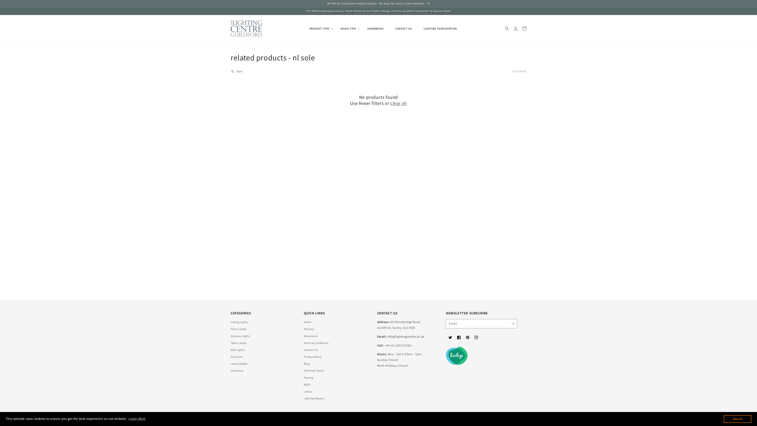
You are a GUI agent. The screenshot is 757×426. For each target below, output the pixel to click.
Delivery (309, 329)
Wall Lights (238, 350)
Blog (307, 363)
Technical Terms (314, 370)
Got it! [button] (737, 418)
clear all (398, 103)
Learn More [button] (137, 418)
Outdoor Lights (240, 336)
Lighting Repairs (314, 398)
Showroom (311, 336)
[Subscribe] (512, 323)
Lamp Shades (239, 363)
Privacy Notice (313, 357)
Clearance (237, 370)
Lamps (308, 391)
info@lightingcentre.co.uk (406, 336)
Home (307, 322)
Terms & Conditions (316, 343)
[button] (507, 28)
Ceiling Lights (239, 322)
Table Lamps (239, 343)
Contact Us (311, 350)
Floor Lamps (239, 329)
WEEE (307, 384)
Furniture (237, 357)
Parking (308, 377)
